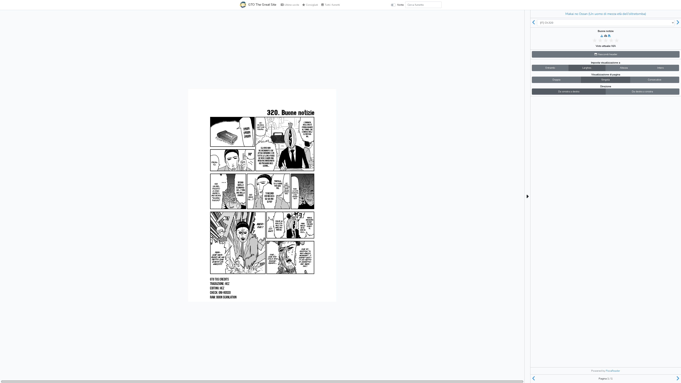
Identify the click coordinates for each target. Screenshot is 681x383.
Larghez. (587, 68)
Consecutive (654, 79)
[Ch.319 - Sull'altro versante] (533, 22)
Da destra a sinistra (642, 91)
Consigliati (311, 5)
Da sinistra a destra (568, 91)
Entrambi (550, 68)
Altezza (624, 68)
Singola (605, 79)
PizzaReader (613, 371)
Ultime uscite (291, 5)
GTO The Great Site (261, 4)
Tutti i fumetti (332, 5)
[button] (606, 54)
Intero (660, 68)
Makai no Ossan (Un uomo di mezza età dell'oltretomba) (605, 14)
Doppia (556, 79)
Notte (400, 5)
